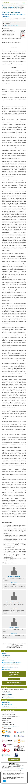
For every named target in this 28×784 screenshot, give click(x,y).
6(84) (6, 25)
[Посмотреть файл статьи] (22, 35)
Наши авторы (6, 706)
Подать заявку (15, 679)
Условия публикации (7, 665)
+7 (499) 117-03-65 (6, 692)
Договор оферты (6, 669)
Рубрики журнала (6, 657)
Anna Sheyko (14, 633)
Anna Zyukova (14, 582)
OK (4, 781)
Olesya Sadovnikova (14, 608)
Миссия (4, 653)
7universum (7, 694)
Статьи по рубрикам (7, 704)
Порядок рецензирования (8, 660)
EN (18, 3)
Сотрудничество (6, 655)
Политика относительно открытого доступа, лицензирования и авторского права (12, 663)
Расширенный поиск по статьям (9, 708)
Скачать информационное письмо (11, 726)
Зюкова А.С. (6, 21)
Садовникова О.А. (13, 21)
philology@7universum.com (8, 697)
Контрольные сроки (7, 658)
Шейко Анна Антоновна (14, 627)
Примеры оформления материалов (10, 667)
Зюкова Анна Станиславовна (14, 576)
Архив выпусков (6, 702)
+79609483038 (6, 696)
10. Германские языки (13, 25)
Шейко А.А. (20, 21)
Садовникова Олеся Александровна (14, 602)
